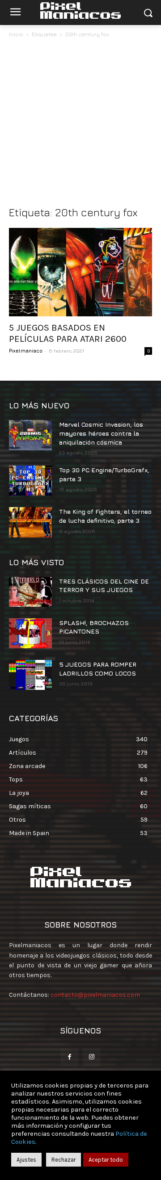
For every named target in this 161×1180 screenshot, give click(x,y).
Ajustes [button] (26, 1159)
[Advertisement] (80, 124)
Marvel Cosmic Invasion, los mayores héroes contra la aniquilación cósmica (101, 432)
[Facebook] (69, 1057)
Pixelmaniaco (25, 350)
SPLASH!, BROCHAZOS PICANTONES (94, 627)
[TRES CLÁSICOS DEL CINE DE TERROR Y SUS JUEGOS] (30, 592)
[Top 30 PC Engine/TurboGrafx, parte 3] (30, 481)
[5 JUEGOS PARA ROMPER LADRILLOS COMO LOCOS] (30, 675)
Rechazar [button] (63, 1159)
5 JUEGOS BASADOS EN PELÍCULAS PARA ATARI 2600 (68, 333)
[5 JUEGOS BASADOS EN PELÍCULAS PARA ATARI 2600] (80, 272)
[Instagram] (91, 1057)
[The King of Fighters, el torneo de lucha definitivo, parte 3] (30, 522)
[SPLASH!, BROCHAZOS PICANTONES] (30, 633)
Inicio (16, 34)
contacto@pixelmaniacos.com (95, 995)
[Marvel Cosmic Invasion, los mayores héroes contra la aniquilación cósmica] (30, 435)
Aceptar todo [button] (106, 1159)
